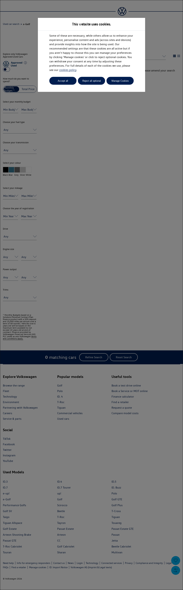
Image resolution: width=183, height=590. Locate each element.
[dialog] (91, 295)
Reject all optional (91, 81)
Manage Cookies (120, 81)
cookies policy (67, 70)
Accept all (63, 81)
